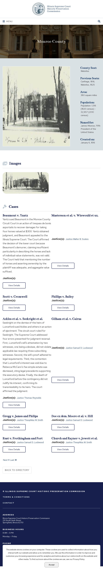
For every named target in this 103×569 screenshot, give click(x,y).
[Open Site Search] (99, 21)
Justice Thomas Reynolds (29, 398)
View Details (14, 285)
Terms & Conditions (16, 497)
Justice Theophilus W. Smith (30, 420)
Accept (51, 565)
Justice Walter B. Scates (77, 239)
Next (5, 460)
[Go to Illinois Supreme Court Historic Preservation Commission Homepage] (51, 9)
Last (12, 460)
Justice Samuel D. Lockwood (79, 348)
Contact (8, 503)
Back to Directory (17, 470)
